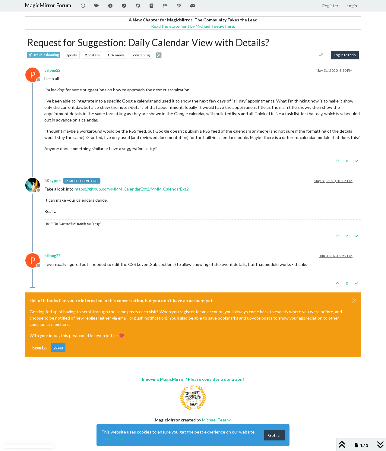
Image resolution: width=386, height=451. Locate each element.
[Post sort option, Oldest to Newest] (321, 55)
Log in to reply (345, 54)
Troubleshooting (46, 55)
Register (39, 347)
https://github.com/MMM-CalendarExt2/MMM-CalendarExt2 (131, 188)
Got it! (274, 435)
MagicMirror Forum (48, 5)
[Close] (354, 300)
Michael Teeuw (216, 419)
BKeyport (53, 180)
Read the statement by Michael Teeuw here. (193, 26)
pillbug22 (52, 70)
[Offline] (34, 184)
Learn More (112, 438)
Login (58, 347)
